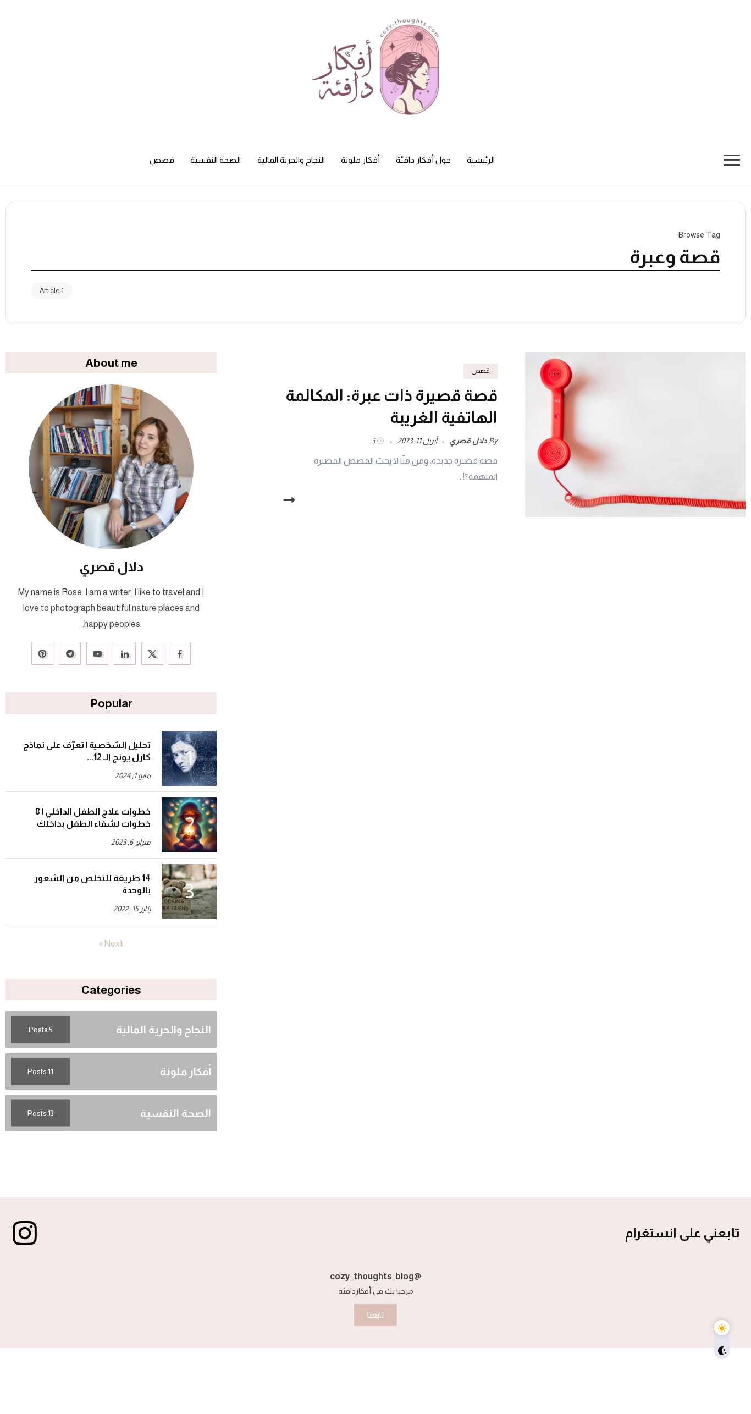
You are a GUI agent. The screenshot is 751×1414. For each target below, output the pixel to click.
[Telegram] (69, 653)
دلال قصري (468, 441)
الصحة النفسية (175, 1113)
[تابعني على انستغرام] (24, 1233)
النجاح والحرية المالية (163, 1029)
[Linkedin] (124, 653)
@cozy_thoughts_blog (375, 1276)
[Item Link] (635, 434)
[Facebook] (179, 653)
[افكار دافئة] (375, 66)
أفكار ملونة (185, 1071)
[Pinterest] (42, 653)
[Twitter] (152, 653)
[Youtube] (97, 653)
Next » (111, 943)
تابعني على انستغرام (682, 1232)
